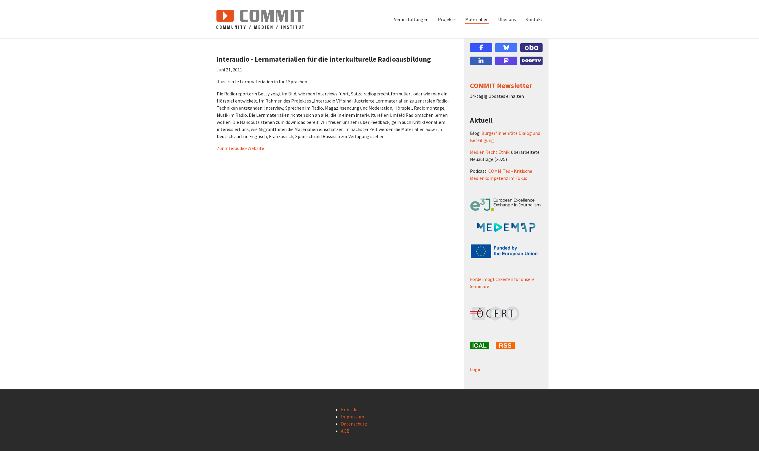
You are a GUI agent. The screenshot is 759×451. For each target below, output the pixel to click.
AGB (345, 431)
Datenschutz (354, 424)
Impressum (352, 417)
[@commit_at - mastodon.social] (506, 61)
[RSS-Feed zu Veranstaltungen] (506, 345)
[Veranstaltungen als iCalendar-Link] (480, 345)
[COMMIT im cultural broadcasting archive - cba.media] (531, 47)
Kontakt (349, 409)
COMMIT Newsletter (501, 85)
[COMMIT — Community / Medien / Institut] (260, 19)
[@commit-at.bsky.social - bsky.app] (506, 47)
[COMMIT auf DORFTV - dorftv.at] (531, 61)
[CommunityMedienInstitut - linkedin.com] (481, 61)
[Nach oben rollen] (746, 438)
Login (475, 369)
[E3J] (506, 204)
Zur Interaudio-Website (240, 148)
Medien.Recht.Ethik (489, 152)
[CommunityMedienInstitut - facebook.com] (481, 47)
